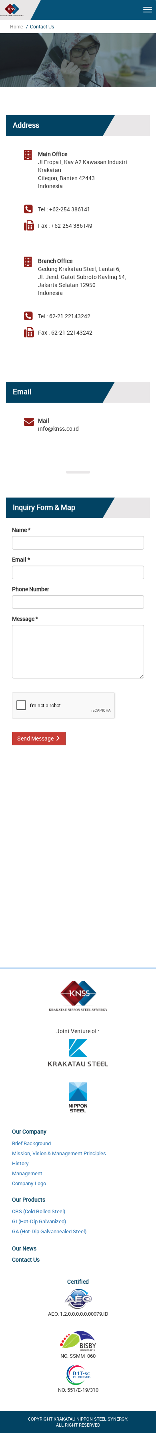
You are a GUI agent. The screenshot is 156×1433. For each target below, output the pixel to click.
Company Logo (29, 1183)
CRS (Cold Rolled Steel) (38, 1211)
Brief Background (31, 1143)
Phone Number (30, 589)
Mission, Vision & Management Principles (59, 1153)
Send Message (36, 738)
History (20, 1163)
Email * (21, 559)
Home (16, 26)
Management (27, 1173)
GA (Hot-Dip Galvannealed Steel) (49, 1231)
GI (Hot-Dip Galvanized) (39, 1221)
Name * (21, 530)
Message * (25, 618)
